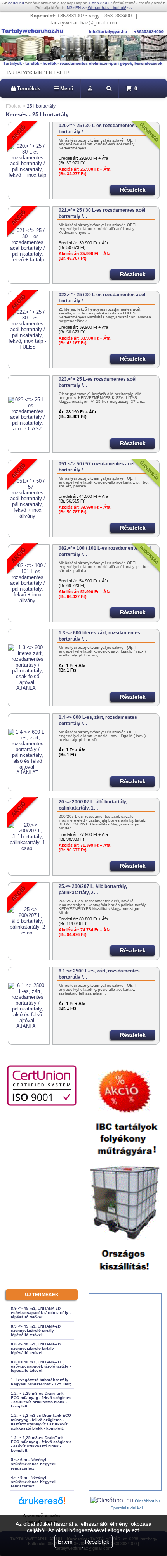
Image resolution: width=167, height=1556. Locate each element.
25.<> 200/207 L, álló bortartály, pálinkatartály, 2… (93, 889)
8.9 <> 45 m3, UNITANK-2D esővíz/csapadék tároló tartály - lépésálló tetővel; (41, 1312)
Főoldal (14, 106)
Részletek (97, 1542)
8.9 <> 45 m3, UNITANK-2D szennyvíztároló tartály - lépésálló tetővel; (36, 1330)
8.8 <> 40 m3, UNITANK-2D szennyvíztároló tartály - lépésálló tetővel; (36, 1348)
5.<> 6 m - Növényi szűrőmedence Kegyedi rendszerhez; (33, 1464)
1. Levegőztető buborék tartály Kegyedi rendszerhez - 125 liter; (41, 1382)
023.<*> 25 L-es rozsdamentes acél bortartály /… (97, 382)
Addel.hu (16, 3)
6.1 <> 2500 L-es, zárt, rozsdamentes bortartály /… (99, 974)
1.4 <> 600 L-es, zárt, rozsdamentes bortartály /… (98, 720)
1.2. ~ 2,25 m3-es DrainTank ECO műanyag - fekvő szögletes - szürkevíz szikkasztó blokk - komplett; (41, 1399)
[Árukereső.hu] (42, 1504)
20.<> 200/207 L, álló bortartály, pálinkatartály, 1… (93, 805)
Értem (65, 1542)
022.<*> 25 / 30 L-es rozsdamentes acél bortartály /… (102, 298)
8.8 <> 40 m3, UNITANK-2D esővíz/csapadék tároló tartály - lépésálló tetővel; (41, 1366)
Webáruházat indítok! (107, 7)
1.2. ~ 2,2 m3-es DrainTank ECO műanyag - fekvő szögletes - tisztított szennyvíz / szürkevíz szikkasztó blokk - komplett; (41, 1421)
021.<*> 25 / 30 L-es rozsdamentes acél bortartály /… (102, 213)
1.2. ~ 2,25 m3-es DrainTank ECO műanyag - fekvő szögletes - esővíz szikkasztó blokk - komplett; (41, 1443)
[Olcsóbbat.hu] (112, 1500)
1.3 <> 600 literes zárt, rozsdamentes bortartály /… (99, 636)
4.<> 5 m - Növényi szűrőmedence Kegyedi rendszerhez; (33, 1481)
